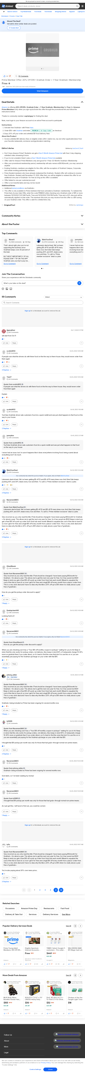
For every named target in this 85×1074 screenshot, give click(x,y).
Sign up (28, 311)
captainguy (79, 205)
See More (66, 914)
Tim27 (9, 377)
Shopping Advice (60, 11)
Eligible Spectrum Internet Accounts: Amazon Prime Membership (32, 949)
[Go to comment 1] (41, 268)
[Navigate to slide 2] (43, 69)
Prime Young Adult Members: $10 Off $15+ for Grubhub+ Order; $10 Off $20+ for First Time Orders (13, 949)
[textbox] (39, 283)
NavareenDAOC (13, 500)
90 (7, 76)
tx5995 (9, 721)
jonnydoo (78, 239)
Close (50, 1069)
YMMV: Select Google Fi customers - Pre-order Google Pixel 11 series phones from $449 (55, 949)
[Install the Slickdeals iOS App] (67, 1046)
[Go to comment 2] (43, 268)
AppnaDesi (11, 330)
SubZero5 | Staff (77, 148)
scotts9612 (11, 351)
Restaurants (49, 908)
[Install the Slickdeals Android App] (67, 1040)
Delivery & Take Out (13, 914)
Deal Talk (19, 16)
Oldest (47, 297)
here (31, 127)
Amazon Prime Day (29, 908)
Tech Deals (48, 11)
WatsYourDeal (47, 239)
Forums (12, 16)
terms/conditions (18, 188)
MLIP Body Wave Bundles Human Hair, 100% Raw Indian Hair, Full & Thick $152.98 (12, 998)
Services (33, 914)
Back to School (12, 11)
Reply (14, 343)
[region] (42, 1066)
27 (6, 964)
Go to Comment (10, 264)
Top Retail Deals (25, 11)
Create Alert (15, 28)
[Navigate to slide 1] (41, 69)
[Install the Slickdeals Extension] (67, 1034)
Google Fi (49, 960)
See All (68, 926)
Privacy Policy (46, 1062)
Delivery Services (50, 914)
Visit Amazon (42, 91)
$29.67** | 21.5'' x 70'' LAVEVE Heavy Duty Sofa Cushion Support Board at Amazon (33, 998)
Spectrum (28, 960)
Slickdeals (4, 16)
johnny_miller (12, 675)
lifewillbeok (11, 566)
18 (49, 964)
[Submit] (4, 303)
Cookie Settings (35, 1069)
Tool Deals (37, 11)
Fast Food (65, 908)
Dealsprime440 (13, 610)
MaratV (12, 239)
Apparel (72, 11)
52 (28, 964)
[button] (10, 76)
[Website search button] (77, 6)
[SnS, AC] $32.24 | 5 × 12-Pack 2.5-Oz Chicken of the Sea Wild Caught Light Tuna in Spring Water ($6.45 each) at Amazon (55, 998)
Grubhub (19, 130)
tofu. (8, 844)
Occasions (10, 908)
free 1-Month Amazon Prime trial (43, 158)
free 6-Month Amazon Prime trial (50, 153)
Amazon (5, 107)
